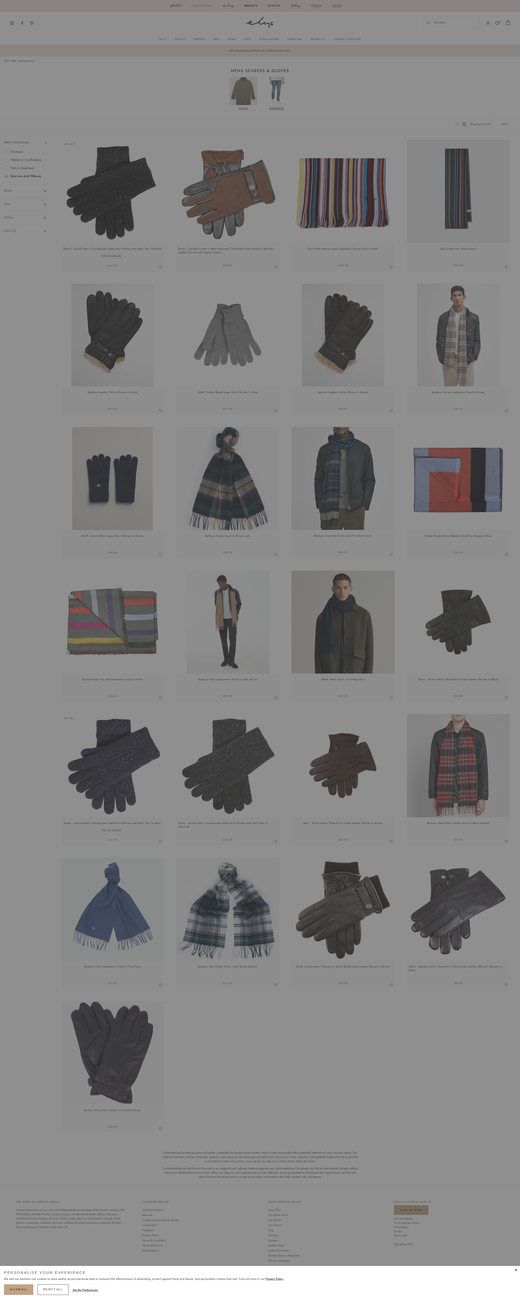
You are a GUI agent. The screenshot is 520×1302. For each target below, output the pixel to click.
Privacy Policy (274, 1278)
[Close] (516, 1270)
